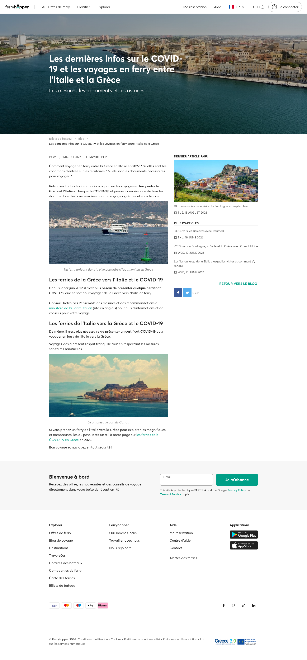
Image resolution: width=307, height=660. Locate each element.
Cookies (116, 639)
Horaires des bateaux (65, 563)
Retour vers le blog (238, 283)
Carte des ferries (62, 578)
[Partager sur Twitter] (187, 292)
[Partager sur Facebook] (178, 292)
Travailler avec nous (124, 540)
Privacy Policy (237, 490)
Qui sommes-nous (123, 533)
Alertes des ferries (183, 558)
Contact (176, 548)
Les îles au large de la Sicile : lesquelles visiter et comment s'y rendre (214, 264)
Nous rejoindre (120, 548)
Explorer (104, 7)
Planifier (83, 7)
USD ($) (258, 7)
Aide (217, 7)
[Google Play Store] (244, 534)
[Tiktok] (244, 605)
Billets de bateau (60, 139)
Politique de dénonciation (180, 639)
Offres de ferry (59, 7)
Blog (81, 139)
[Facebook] (223, 605)
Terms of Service (170, 494)
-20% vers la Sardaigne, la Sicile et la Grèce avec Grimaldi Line (216, 246)
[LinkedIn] (254, 605)
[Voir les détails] (118, 489)
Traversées (57, 555)
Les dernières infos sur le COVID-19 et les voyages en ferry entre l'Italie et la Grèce (104, 144)
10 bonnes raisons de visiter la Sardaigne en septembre (211, 206)
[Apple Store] (244, 545)
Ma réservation (195, 7)
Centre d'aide (180, 540)
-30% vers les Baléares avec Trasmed (199, 231)
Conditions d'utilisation (93, 639)
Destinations (58, 548)
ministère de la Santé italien (70, 308)
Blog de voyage (61, 540)
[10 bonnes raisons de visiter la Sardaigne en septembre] (216, 181)
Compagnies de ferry (65, 570)
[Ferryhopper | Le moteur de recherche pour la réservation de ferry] (17, 6)
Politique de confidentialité (142, 639)
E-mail (167, 477)
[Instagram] (234, 605)
